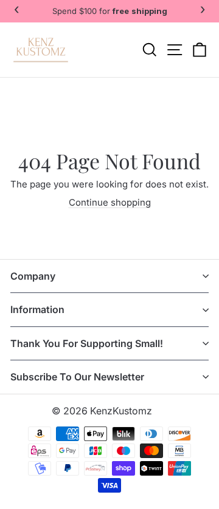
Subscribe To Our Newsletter (77, 377)
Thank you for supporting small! (86, 343)
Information (37, 309)
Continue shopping (110, 202)
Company (32, 276)
